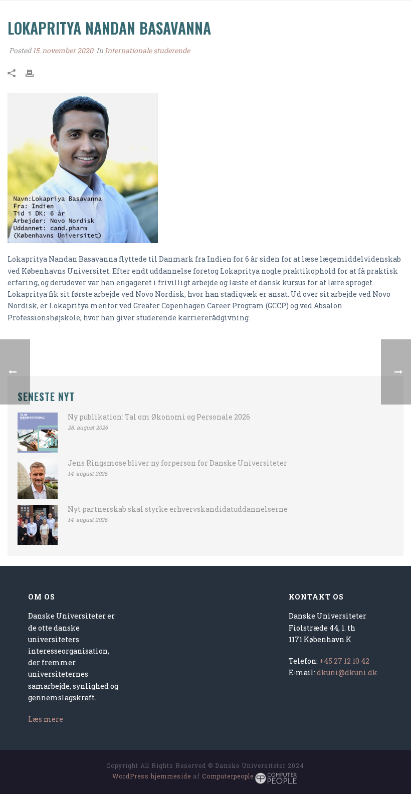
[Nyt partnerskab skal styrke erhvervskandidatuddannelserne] (38, 525)
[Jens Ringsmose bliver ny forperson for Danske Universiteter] (38, 479)
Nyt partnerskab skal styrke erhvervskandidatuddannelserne (178, 509)
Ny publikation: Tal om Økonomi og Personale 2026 (159, 417)
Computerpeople (228, 776)
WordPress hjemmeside (151, 776)
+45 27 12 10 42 (344, 661)
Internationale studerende (147, 50)
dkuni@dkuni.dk (347, 672)
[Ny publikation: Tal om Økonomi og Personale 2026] (38, 433)
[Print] (35, 72)
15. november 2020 (63, 50)
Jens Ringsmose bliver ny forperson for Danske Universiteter (177, 463)
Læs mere (45, 719)
